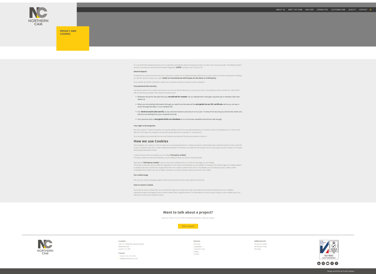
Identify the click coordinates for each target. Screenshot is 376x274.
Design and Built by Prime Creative (340, 271)
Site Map (257, 249)
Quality (196, 251)
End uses (197, 244)
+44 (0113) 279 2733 (127, 256)
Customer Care (199, 249)
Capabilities (198, 246)
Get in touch (188, 226)
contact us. (203, 136)
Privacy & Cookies (260, 244)
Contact (196, 254)
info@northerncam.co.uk (128, 258)
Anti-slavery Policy (260, 246)
